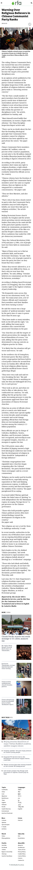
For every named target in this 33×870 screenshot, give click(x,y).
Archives (4, 829)
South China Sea (6, 809)
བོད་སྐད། (19, 802)
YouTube (4, 845)
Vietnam (4, 804)
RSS (19, 836)
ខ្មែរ (18, 800)
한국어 (19, 796)
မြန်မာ (19, 794)
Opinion (4, 822)
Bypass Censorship (7, 852)
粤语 (19, 792)
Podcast (20, 820)
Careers (20, 858)
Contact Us (21, 860)
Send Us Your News (7, 856)
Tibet (3, 800)
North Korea (5, 798)
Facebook (4, 847)
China (3, 792)
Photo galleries (6, 838)
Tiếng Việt (21, 807)
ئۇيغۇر (19, 804)
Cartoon (4, 820)
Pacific (3, 807)
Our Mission (21, 847)
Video (3, 836)
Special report (5, 824)
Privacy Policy (22, 852)
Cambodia (5, 789)
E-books (4, 827)
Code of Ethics (22, 856)
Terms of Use (21, 849)
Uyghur (4, 802)
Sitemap (4, 854)
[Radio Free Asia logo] (16, 3)
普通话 (19, 789)
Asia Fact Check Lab (7, 813)
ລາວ (19, 798)
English (20, 809)
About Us (20, 845)
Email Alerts (21, 838)
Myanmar (4, 796)
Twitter (4, 849)
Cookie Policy (21, 854)
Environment (5, 811)
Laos (3, 794)
